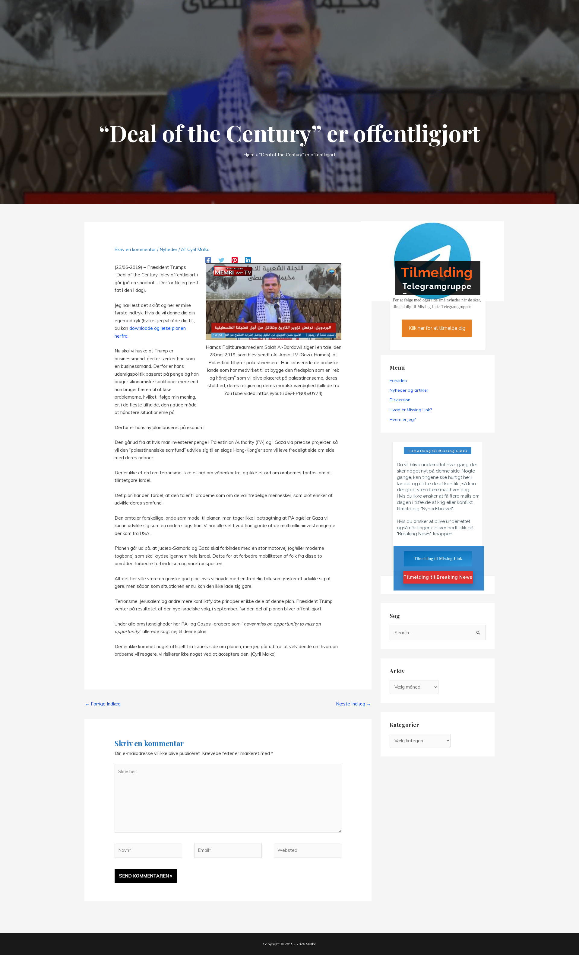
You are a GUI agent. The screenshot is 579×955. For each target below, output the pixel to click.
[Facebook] (208, 259)
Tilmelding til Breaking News (437, 577)
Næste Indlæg (353, 704)
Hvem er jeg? (403, 419)
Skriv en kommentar (135, 249)
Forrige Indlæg (103, 704)
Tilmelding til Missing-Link (438, 558)
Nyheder (168, 249)
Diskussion (400, 400)
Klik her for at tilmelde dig (437, 328)
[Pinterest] (235, 259)
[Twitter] (221, 259)
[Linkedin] (248, 259)
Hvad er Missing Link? (411, 409)
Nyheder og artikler (409, 390)
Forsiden (398, 380)
